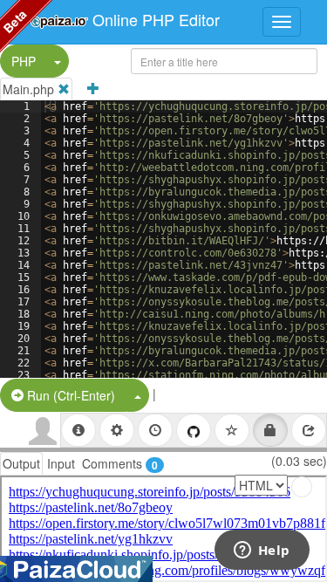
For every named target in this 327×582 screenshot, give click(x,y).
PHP (23, 61)
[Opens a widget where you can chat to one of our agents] (262, 551)
